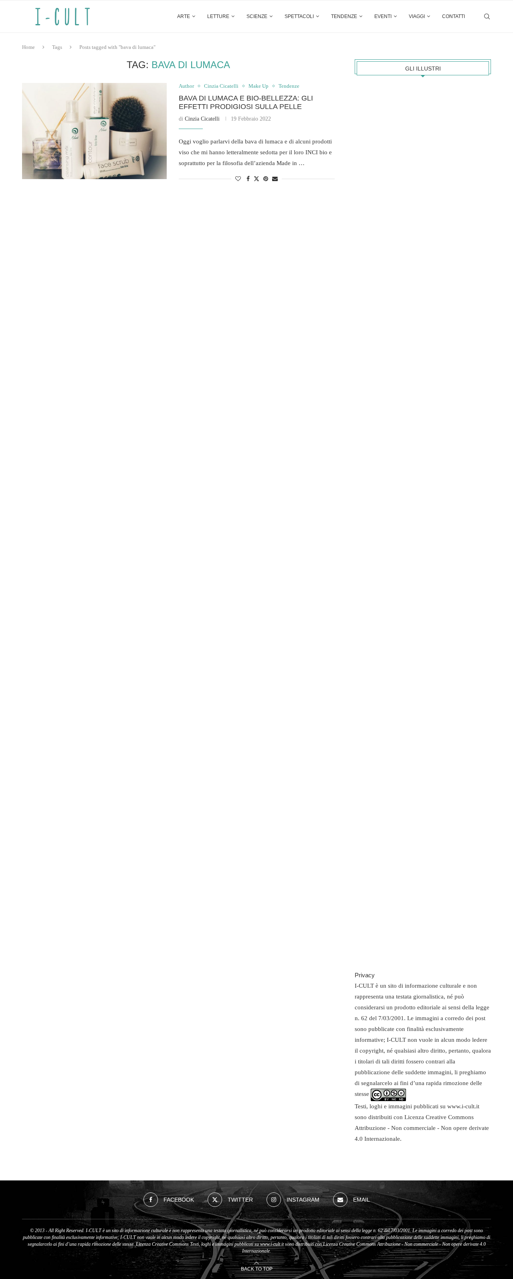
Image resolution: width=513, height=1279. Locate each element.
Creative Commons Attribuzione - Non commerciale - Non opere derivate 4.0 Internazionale (422, 1128)
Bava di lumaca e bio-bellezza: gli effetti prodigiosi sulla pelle (246, 102)
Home (28, 47)
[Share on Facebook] (248, 179)
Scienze (256, 16)
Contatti (453, 16)
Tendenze (344, 16)
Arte (183, 16)
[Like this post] (238, 179)
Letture (218, 16)
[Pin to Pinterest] (265, 179)
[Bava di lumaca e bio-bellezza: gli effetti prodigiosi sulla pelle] (94, 131)
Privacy (365, 975)
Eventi (383, 16)
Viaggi (417, 16)
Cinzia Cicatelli (202, 119)
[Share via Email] (275, 179)
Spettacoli (299, 16)
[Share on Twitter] (256, 178)
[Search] (487, 16)
